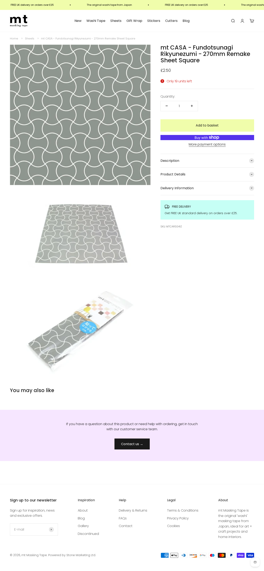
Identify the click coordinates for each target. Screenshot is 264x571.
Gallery (83, 526)
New (77, 20)
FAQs (123, 518)
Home (14, 38)
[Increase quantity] (192, 106)
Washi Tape (95, 20)
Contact (125, 526)
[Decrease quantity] (167, 106)
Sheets (115, 20)
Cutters (171, 20)
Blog (186, 20)
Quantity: (167, 96)
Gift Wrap (134, 20)
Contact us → (132, 444)
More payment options (207, 144)
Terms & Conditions (182, 510)
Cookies (173, 526)
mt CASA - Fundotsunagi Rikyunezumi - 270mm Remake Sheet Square (88, 38)
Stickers (153, 20)
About (83, 510)
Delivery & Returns (133, 510)
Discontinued (88, 533)
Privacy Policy (178, 518)
